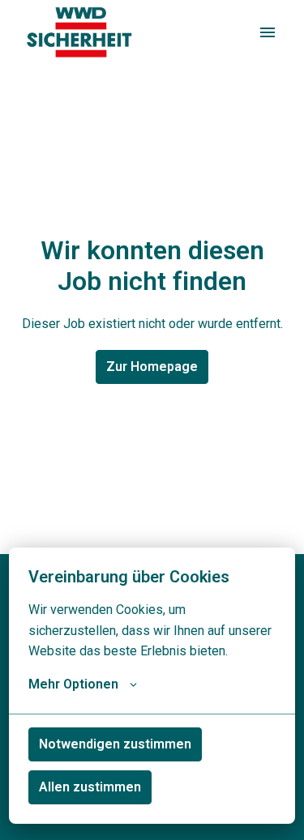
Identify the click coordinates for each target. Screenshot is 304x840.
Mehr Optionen (73, 684)
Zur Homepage (152, 366)
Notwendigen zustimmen (115, 744)
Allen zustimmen (90, 787)
